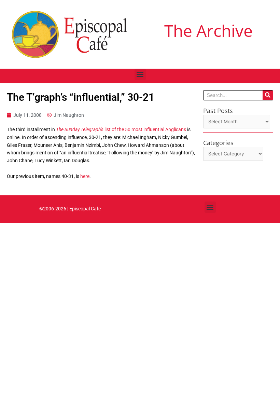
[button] (140, 74)
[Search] (268, 95)
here (84, 176)
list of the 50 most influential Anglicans (121, 129)
